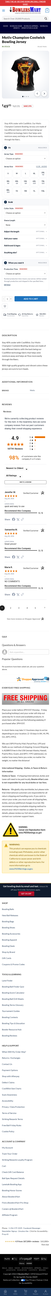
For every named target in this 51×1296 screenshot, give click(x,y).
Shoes (17, 1268)
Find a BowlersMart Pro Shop (15, 1202)
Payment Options (10, 1070)
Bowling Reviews (9, 1035)
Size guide (41, 166)
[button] (3, 10)
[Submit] (46, 18)
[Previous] (37, 93)
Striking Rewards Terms (12, 1119)
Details (7, 285)
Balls (4, 1268)
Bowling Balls (8, 909)
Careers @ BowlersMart (12, 1209)
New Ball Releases (10, 915)
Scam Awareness (9, 1094)
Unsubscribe (23, 1231)
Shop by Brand (8, 952)
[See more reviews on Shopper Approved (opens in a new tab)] (22, 519)
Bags (11, 1268)
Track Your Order (9, 1153)
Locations (11, 1270)
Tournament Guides (11, 1011)
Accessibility (7, 1100)
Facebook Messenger (31, 1228)
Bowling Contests (10, 1017)
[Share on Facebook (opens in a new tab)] (13, 519)
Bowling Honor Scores (12, 1190)
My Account (7, 1147)
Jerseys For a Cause (29, 28)
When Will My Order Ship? (14, 1052)
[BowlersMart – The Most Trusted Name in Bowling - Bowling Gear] (25, 11)
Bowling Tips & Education (13, 1023)
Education (22, 1270)
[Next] (44, 93)
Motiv (45, 47)
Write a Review (26, 482)
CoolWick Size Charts (11, 1088)
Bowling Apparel (31, 26)
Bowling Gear (16, 26)
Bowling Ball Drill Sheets (13, 999)
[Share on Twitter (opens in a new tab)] (18, 519)
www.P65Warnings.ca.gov (21, 868)
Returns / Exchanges (11, 1058)
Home (5, 26)
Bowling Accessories (11, 933)
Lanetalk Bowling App (12, 1184)
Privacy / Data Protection (13, 1107)
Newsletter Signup (9, 1231)
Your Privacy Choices (33, 1280)
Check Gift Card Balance (13, 1172)
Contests (33, 1270)
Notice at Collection (11, 1280)
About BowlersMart (11, 1196)
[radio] (38, 437)
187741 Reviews (16, 449)
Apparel (37, 1268)
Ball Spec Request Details (13, 1178)
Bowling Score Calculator (13, 992)
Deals (45, 1268)
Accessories (27, 1268)
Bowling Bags (8, 921)
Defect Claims (8, 1082)
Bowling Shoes (8, 927)
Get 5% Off (27, 894)
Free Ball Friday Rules (11, 1125)
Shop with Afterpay (10, 1076)
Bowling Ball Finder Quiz (13, 986)
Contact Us (7, 1064)
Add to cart (31, 298)
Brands (42, 1270)
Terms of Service (9, 1113)
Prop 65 (5, 1234)
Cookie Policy (8, 1131)
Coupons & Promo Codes (13, 964)
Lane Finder (7, 980)
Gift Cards (6, 958)
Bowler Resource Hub (11, 1029)
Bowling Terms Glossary (12, 1005)
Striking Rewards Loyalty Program (17, 1159)
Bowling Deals (8, 946)
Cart (4, 1166)
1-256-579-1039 (15, 1228)
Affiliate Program (9, 1215)
